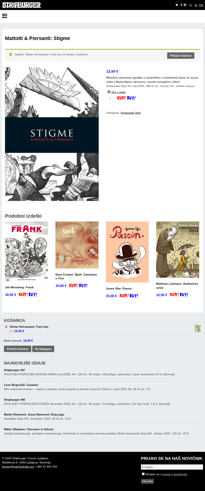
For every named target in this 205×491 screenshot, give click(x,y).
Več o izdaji (118, 92)
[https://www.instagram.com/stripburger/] (185, 5)
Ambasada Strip (131, 112)
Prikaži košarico (181, 55)
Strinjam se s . (166, 474)
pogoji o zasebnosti (175, 474)
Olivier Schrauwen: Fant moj (29, 326)
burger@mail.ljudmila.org (18, 466)
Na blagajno (43, 348)
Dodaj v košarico (129, 98)
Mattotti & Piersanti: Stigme (37, 38)
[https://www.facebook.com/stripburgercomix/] (181, 5)
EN (201, 5)
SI (196, 5)
